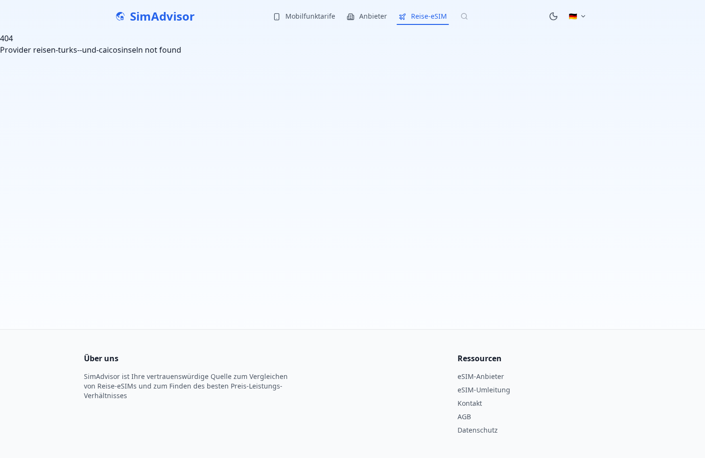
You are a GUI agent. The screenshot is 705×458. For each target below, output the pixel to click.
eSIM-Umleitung (484, 389)
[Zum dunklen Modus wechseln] (553, 16)
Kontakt (470, 403)
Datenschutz (478, 430)
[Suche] (464, 16)
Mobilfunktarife (309, 16)
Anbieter (372, 16)
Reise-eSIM (428, 16)
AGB (464, 416)
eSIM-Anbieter (481, 376)
